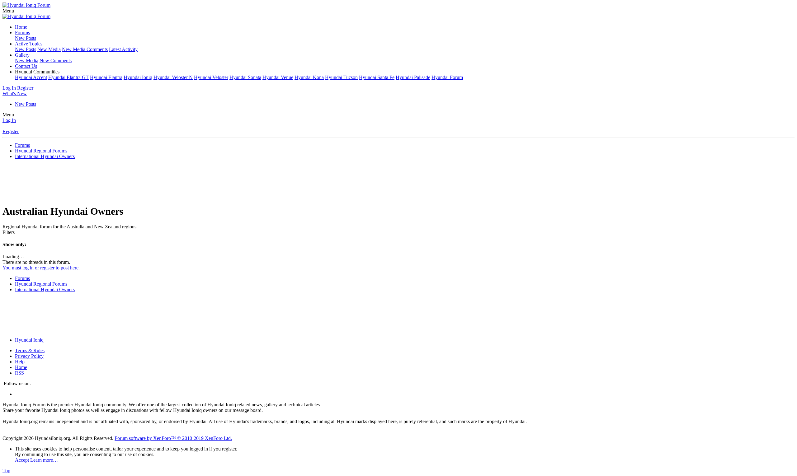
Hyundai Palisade (413, 77)
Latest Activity (123, 49)
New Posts (25, 38)
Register (10, 131)
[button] (8, 10)
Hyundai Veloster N (173, 77)
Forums (22, 32)
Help (20, 361)
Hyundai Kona (309, 77)
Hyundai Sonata (245, 77)
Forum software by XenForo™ (173, 438)
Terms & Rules (30, 350)
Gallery (22, 55)
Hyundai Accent (31, 77)
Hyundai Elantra (106, 77)
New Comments (56, 60)
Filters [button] (8, 232)
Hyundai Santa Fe (376, 77)
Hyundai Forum (447, 77)
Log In (9, 120)
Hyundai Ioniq (138, 77)
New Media (49, 49)
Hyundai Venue (277, 77)
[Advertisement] (398, 184)
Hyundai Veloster (211, 77)
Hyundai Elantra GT (68, 77)
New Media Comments (85, 49)
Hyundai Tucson (341, 77)
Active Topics (28, 43)
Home (21, 27)
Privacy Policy (29, 356)
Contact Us (26, 66)
